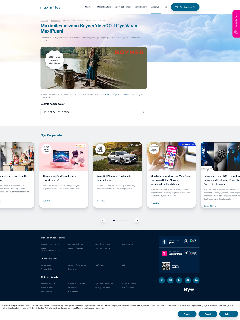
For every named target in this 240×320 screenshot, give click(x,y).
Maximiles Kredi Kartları (77, 265)
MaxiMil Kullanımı (47, 287)
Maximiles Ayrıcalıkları (48, 283)
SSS (123, 265)
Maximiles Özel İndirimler (49, 244)
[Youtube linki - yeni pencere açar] (188, 280)
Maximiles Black (104, 7)
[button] (50, 7)
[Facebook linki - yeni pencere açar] (179, 280)
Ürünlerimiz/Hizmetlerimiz (52, 238)
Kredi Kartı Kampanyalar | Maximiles (113, 94)
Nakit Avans (72, 287)
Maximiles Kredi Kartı (103, 244)
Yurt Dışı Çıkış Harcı (102, 287)
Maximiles (89, 7)
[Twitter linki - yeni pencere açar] (162, 280)
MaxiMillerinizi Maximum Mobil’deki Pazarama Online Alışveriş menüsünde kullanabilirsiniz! (171, 180)
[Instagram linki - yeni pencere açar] (170, 280)
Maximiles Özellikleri (75, 248)
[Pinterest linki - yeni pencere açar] (196, 280)
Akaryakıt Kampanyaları (77, 283)
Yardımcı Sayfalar (48, 258)
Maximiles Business (123, 7)
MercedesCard (140, 7)
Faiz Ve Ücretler (101, 265)
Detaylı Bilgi (47, 201)
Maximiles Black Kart (103, 248)
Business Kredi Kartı (75, 244)
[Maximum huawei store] (195, 253)
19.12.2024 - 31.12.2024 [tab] (56, 112)
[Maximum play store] (191, 253)
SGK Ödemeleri (128, 287)
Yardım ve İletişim (47, 269)
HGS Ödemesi (73, 292)
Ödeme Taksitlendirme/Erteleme (50, 249)
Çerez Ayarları (73, 269)
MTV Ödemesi (46, 292)
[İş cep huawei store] (195, 241)
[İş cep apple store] (186, 241)
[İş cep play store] (191, 241)
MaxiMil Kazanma (129, 283)
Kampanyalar (155, 7)
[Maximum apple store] (186, 253)
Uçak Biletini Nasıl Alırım (104, 283)
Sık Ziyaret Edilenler (49, 277)
